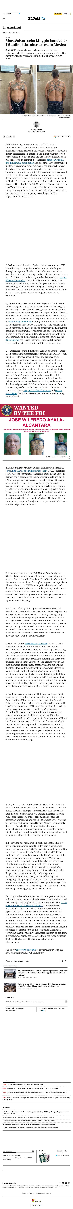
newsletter (7, 1151)
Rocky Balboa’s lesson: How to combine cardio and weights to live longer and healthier (29, 1124)
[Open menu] (4, 18)
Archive (41, 1151)
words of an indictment (20, 321)
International (12, 27)
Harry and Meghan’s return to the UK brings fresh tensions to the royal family (32, 1088)
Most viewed (7, 1107)
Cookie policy (47, 1193)
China (9, 32)
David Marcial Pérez (23, 977)
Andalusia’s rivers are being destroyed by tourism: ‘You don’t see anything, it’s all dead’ (29, 1117)
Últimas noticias (8, 1081)
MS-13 (7, 37)
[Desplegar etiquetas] (66, 1001)
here (43, 1011)
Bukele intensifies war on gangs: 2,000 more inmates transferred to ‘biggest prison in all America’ (42, 985)
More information (11, 1010)
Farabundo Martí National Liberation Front (26, 470)
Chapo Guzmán (26, 1002)
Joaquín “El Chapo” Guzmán (37, 390)
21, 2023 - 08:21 (39, 132)
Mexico (5, 32)
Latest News (16, 32)
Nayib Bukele (17, 1002)
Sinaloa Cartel (12, 340)
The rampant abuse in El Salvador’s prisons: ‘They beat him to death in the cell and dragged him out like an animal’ (42, 973)
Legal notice (25, 1193)
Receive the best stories (11, 1155)
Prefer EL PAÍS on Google (63, 136)
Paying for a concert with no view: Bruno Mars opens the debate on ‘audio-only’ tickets (29, 1120)
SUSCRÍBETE (58, 14)
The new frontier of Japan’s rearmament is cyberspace (25, 1084)
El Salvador (9, 1002)
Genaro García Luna (38, 1002)
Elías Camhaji (36, 130)
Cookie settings (40, 1193)
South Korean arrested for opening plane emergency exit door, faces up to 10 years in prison (31, 1127)
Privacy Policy (32, 1193)
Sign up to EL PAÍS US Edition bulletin (19, 961)
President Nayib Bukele (36, 643)
